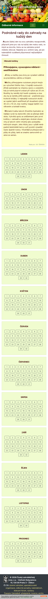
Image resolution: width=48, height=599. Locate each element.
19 (29, 168)
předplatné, (26, 593)
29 (18, 176)
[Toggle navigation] (32, 25)
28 (40, 172)
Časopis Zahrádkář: (12, 593)
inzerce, (34, 593)
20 (35, 168)
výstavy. (30, 590)
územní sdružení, (16, 585)
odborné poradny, (23, 588)
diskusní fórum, (20, 590)
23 (12, 172)
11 (23, 163)
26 (29, 172)
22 (7, 172)
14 (40, 163)
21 (40, 168)
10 (18, 163)
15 (7, 168)
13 (34, 163)
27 (34, 172)
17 (18, 168)
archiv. (41, 593)
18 (23, 168)
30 (24, 176)
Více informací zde (26, 597)
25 (24, 172)
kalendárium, (37, 588)
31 (29, 176)
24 (18, 172)
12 (29, 163)
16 (12, 168)
